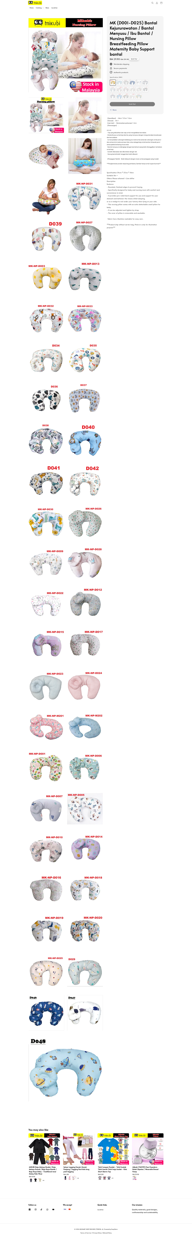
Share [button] (114, 110)
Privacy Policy (97, 1233)
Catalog (39, 8)
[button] (152, 3)
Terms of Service (85, 1233)
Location (55, 8)
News (47, 8)
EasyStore (114, 1229)
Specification (116, 77)
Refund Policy (107, 1233)
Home (32, 8)
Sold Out (132, 104)
